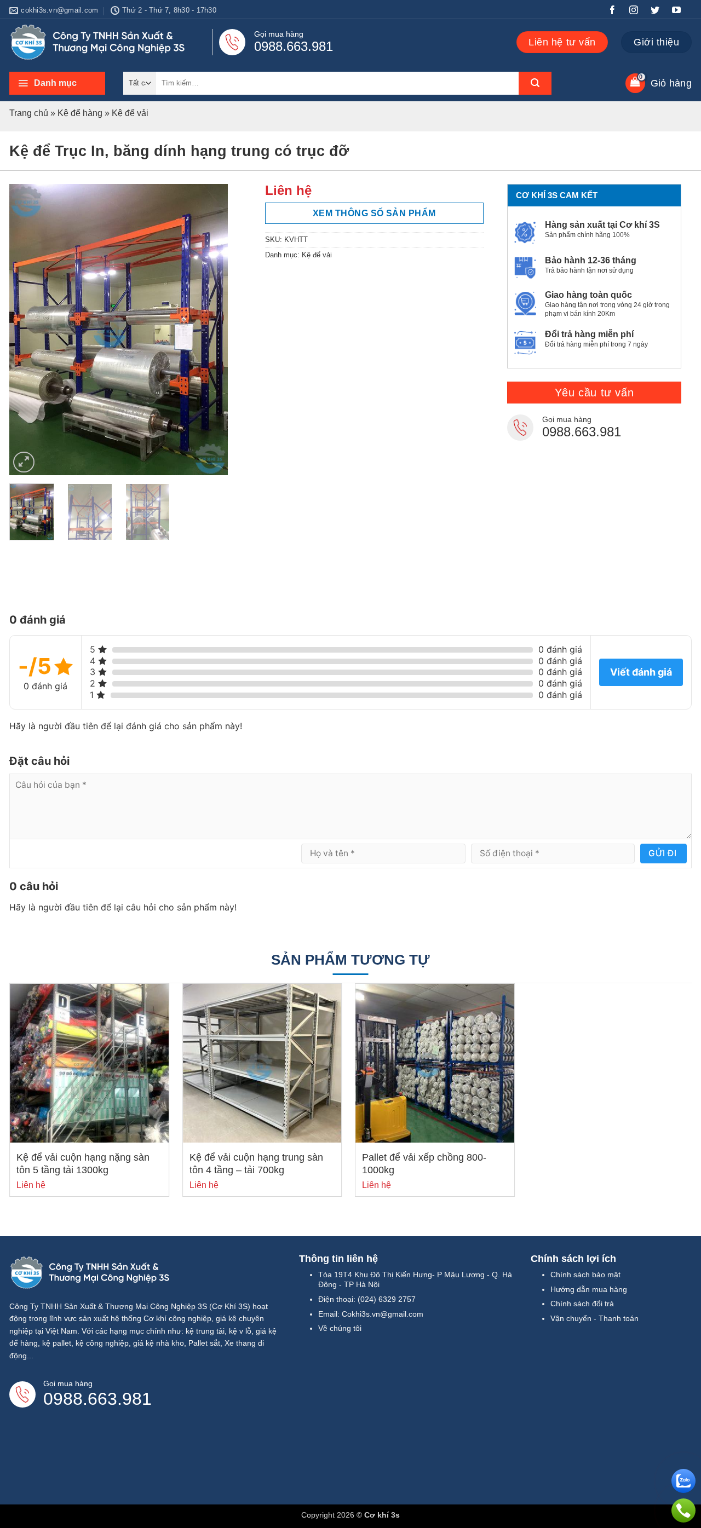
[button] (57, 83)
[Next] (210, 330)
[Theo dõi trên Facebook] (616, 11)
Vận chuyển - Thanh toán (594, 1318)
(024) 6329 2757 (387, 1299)
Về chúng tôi (339, 1328)
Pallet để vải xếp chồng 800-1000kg (424, 1163)
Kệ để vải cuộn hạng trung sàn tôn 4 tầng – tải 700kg (256, 1163)
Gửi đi (662, 853)
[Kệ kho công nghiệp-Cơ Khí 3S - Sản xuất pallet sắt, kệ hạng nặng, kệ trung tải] (100, 42)
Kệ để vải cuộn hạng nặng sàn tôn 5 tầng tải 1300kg (83, 1163)
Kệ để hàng (80, 113)
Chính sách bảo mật (585, 1274)
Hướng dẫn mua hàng (588, 1289)
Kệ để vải (130, 113)
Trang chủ (28, 113)
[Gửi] (535, 83)
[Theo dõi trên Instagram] (638, 11)
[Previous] (27, 330)
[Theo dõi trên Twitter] (659, 11)
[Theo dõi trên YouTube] (680, 11)
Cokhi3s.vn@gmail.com (382, 1314)
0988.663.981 (293, 46)
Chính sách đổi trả (582, 1303)
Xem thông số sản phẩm (374, 213)
